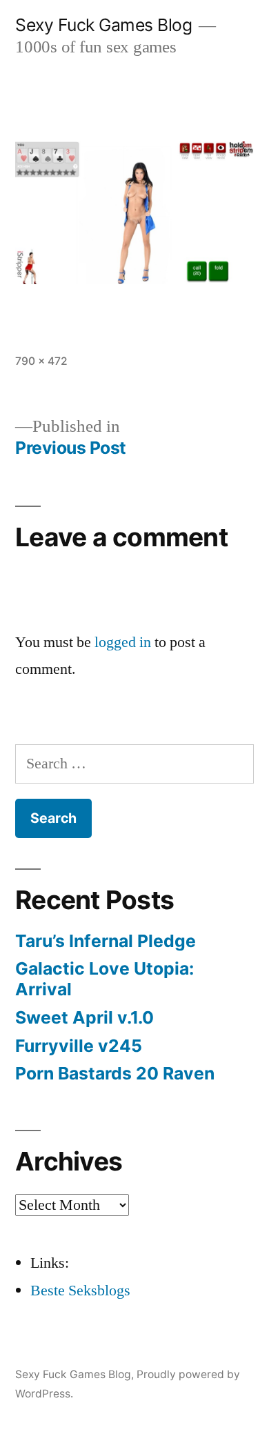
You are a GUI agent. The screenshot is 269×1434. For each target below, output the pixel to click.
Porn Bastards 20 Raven (115, 1073)
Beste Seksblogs (80, 1290)
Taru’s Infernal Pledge (107, 940)
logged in (122, 642)
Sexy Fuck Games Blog (103, 24)
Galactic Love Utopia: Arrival (104, 978)
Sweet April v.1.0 (84, 1017)
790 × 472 (41, 361)
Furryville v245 (78, 1045)
